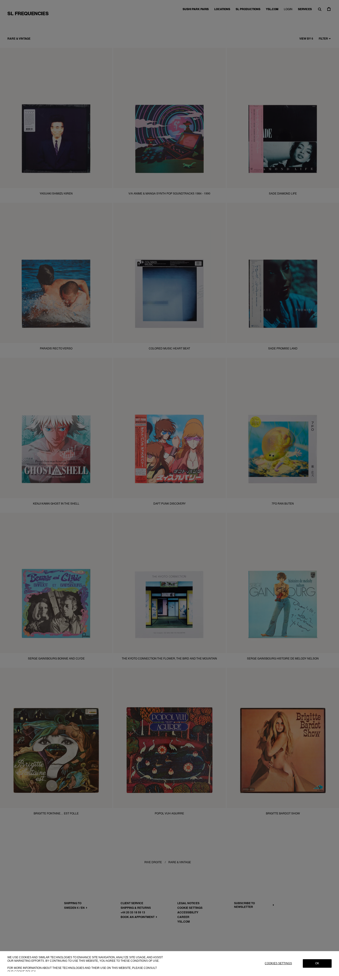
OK (317, 963)
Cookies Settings (278, 963)
